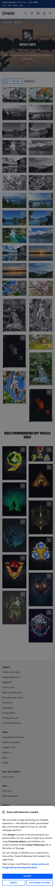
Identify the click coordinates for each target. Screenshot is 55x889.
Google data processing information (19, 867)
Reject (13, 883)
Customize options (39, 883)
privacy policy (38, 864)
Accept (28, 876)
